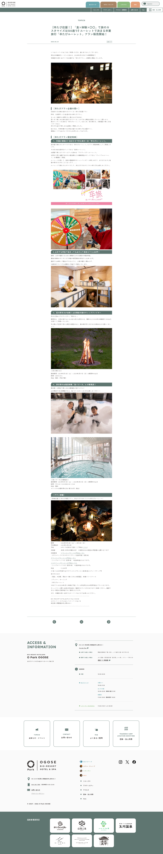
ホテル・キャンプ (108, 4)
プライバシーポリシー (37, 793)
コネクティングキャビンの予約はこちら (64, 563)
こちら (85, 547)
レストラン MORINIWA (87, 706)
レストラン (124, 4)
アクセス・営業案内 (121, 10)
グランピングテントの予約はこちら (72, 553)
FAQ (143, 10)
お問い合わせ (134, 10)
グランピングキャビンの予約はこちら (63, 558)
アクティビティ (107, 10)
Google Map (83, 648)
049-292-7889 (35, 784)
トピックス (96, 10)
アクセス (86, 790)
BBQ (135, 4)
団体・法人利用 (156, 10)
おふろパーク (92, 4)
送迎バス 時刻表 (103, 660)
